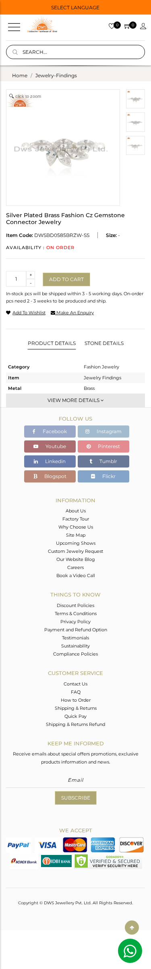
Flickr (108, 476)
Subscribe (75, 798)
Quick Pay (75, 716)
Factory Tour (75, 519)
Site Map (75, 535)
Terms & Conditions (76, 613)
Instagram (108, 431)
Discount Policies (75, 605)
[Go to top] (132, 927)
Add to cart (66, 279)
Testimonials (75, 638)
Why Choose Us (75, 527)
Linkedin (55, 461)
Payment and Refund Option (75, 630)
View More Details (74, 400)
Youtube (55, 446)
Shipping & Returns (76, 708)
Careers (75, 567)
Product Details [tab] (52, 343)
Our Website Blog (75, 559)
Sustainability (75, 646)
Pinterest (108, 446)
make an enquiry (74, 312)
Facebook (54, 431)
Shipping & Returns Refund (75, 724)
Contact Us (75, 684)
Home (19, 75)
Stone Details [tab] (104, 343)
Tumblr (107, 461)
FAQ (76, 692)
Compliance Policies (75, 654)
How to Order (76, 700)
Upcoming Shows (75, 543)
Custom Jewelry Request (75, 551)
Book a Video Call (75, 575)
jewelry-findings (56, 75)
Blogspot (54, 476)
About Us (76, 511)
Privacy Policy (75, 621)
